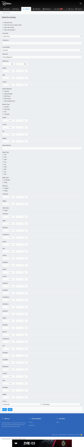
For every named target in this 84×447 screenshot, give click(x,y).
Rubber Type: (6, 104)
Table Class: (5, 208)
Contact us (32, 425)
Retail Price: (5, 61)
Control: (4, 82)
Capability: (5, 359)
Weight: (4, 138)
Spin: (3, 75)
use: (3, 345)
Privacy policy (71, 434)
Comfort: (4, 373)
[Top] (79, 434)
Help (76, 434)
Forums (31, 422)
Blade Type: (5, 177)
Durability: (5, 262)
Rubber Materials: (7, 88)
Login (57, 422)
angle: (4, 220)
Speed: (4, 68)
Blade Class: (5, 152)
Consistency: (5, 234)
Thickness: (5, 194)
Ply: (3, 131)
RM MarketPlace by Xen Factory (14, 438)
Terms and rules (62, 434)
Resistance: (5, 366)
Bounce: (4, 331)
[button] (20, 9)
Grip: (3, 380)
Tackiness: (5, 213)
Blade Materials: (6, 145)
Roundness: (5, 304)
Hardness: (5, 227)
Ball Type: (5, 185)
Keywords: (5, 54)
